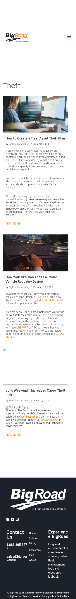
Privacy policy (49, 596)
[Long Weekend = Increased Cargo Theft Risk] (35, 366)
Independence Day (46, 419)
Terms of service (31, 596)
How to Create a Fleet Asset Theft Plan (35, 138)
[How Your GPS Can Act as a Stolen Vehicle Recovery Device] (35, 252)
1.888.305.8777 (16, 546)
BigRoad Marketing (19, 143)
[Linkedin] (17, 519)
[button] (69, 37)
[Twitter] (12, 519)
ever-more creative (50, 300)
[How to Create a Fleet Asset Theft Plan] (35, 114)
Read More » (14, 223)
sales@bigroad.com (16, 557)
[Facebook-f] (7, 519)
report (23, 327)
